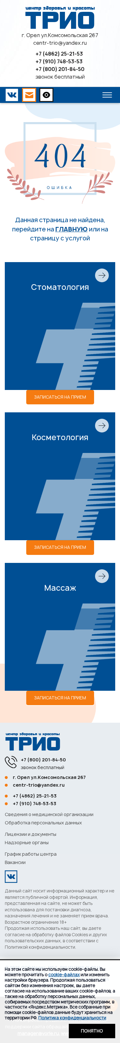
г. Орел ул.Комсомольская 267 (60, 35)
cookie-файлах (64, 974)
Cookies (80, 935)
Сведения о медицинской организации (49, 814)
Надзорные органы (27, 842)
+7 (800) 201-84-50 (60, 69)
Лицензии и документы (30, 834)
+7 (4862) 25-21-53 (59, 53)
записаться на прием (60, 397)
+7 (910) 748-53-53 (59, 61)
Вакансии (15, 862)
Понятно (92, 1031)
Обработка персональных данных (43, 823)
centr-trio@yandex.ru (60, 42)
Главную (71, 229)
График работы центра (31, 854)
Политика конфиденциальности (72, 1018)
